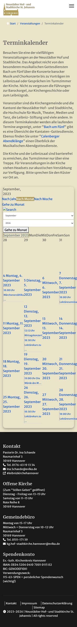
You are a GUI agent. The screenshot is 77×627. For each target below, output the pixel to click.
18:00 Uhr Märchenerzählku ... (14, 295)
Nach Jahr (9, 199)
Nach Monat (25, 199)
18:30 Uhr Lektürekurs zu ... (32, 345)
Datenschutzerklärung (57, 603)
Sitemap (39, 607)
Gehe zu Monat (13, 204)
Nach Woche (43, 199)
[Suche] (38, 209)
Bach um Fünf (54, 127)
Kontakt (11, 603)
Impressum (29, 603)
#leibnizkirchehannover (23, 473)
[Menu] (71, 6)
